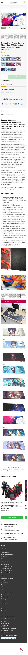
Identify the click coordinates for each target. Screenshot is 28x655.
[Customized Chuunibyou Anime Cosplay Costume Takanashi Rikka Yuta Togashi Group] (12, 490)
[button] (6, 76)
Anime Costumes (5, 502)
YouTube (3, 613)
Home (2, 6)
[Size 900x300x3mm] (3, 59)
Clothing (3, 599)
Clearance (4, 585)
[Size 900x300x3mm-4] (8, 64)
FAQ (2, 558)
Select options (12, 517)
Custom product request (7, 573)
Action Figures (5, 594)
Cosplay (14, 503)
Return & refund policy (7, 571)
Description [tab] (4, 111)
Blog (2, 589)
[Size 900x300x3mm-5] (13, 64)
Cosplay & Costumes (6, 597)
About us (3, 548)
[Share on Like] (2, 104)
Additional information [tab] (7, 115)
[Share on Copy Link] (21, 104)
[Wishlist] (20, 482)
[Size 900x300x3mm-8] (8, 69)
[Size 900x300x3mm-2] (18, 59)
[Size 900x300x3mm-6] (18, 64)
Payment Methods (6, 568)
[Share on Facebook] (5, 104)
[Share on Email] (13, 104)
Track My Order (5, 564)
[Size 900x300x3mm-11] (13, 59)
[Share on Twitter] (7, 104)
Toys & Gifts (4, 603)
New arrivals (4, 582)
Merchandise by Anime (7, 578)
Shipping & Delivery (6, 566)
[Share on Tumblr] (18, 104)
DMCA (3, 550)
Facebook (3, 609)
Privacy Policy (5, 552)
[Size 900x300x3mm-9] (13, 69)
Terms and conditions (7, 554)
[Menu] (3, 3)
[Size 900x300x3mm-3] (3, 64)
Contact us (4, 556)
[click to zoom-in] (13, 20)
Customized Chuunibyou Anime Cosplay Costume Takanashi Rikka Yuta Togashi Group (12, 507)
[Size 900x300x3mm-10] (8, 59)
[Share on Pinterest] (10, 104)
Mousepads (13, 6)
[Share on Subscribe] (16, 104)
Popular (3, 580)
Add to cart (17, 76)
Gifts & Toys (7, 6)
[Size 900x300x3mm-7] (3, 69)
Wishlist (3, 587)
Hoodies (3, 601)
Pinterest (3, 611)
